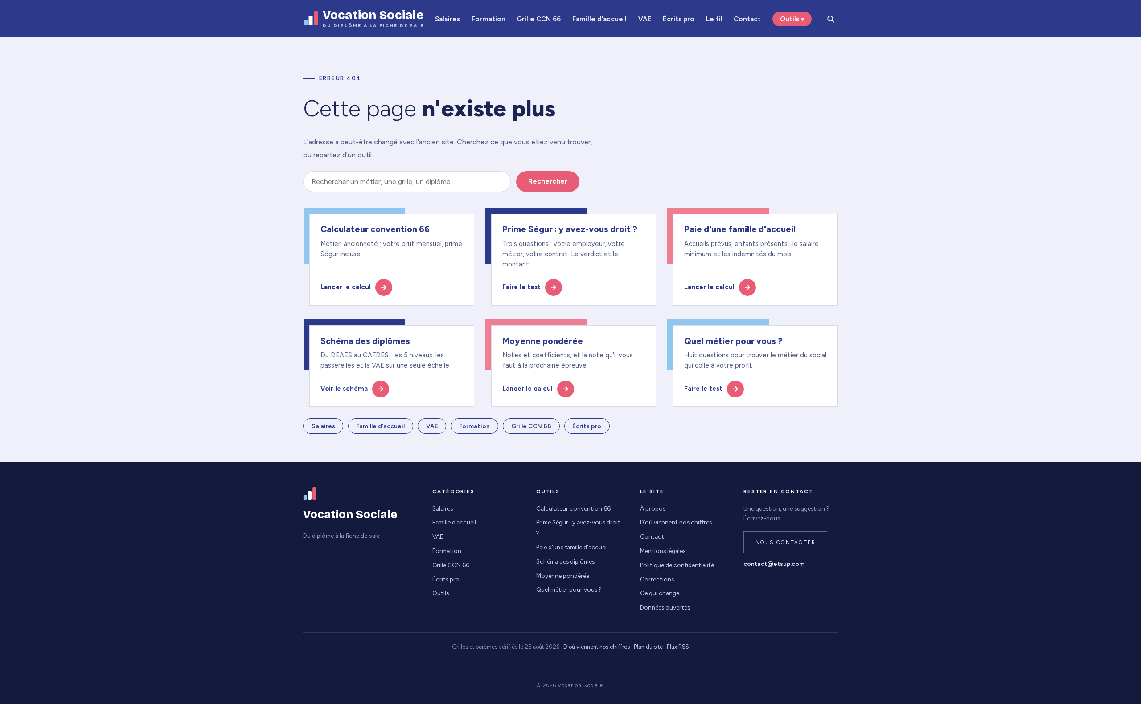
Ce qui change (659, 593)
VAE (645, 19)
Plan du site (648, 646)
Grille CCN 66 (539, 19)
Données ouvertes (665, 607)
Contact (747, 19)
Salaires (447, 19)
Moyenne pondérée (562, 575)
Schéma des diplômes (565, 561)
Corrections (657, 579)
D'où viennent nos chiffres (596, 646)
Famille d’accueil (599, 19)
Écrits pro (678, 19)
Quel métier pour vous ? (569, 589)
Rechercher (547, 181)
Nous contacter (785, 542)
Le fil (714, 19)
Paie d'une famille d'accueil (572, 547)
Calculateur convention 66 (573, 508)
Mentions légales (662, 550)
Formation (488, 19)
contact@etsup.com (773, 563)
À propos (652, 508)
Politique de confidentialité (677, 565)
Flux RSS (678, 646)
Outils (789, 19)
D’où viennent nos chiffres (676, 522)
